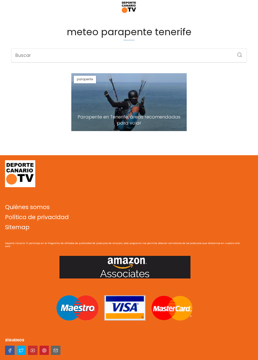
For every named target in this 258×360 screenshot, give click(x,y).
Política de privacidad (37, 217)
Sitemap (17, 227)
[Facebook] (10, 350)
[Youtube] (33, 350)
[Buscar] (238, 53)
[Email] (55, 350)
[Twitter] (21, 350)
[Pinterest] (44, 350)
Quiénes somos (27, 207)
